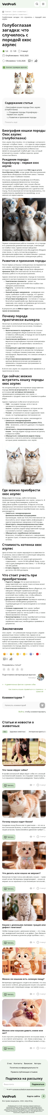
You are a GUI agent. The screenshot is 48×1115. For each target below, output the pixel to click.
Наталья (32, 678)
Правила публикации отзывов (24, 1072)
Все (5, 732)
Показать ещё (11, 122)
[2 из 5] (8, 669)
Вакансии (28, 1063)
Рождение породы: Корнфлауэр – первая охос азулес (22, 113)
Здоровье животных (17, 732)
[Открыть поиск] (37, 4)
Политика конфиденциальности (24, 1068)
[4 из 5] (17, 669)
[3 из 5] (13, 669)
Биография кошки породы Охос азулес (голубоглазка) (22, 108)
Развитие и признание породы (21, 117)
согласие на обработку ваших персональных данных (29, 1089)
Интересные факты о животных (14, 14)
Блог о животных (19, 12)
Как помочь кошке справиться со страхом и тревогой (26, 690)
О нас (9, 1063)
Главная (8, 12)
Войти (21, 711)
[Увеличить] (43, 201)
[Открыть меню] (43, 4)
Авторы (37, 1063)
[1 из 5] (4, 669)
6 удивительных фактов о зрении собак (20, 684)
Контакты (18, 1063)
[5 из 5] (22, 669)
